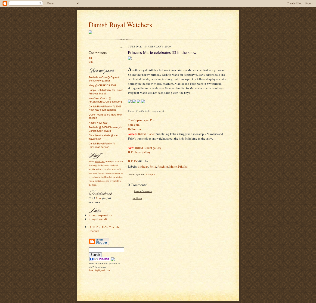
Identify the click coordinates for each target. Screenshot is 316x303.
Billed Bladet (146, 134)
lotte (91, 62)
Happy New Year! (98, 122)
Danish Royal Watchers (120, 24)
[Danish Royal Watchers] (99, 260)
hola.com (133, 124)
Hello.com (134, 129)
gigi (90, 57)
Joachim (163, 166)
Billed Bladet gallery (148, 148)
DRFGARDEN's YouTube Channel (104, 229)
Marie (173, 166)
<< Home (137, 198)
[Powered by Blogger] (99, 244)
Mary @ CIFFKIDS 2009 (102, 85)
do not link (100, 161)
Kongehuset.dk (98, 219)
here (99, 198)
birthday (143, 166)
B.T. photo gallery (139, 152)
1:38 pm (150, 174)
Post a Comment (143, 191)
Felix (153, 166)
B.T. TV (133, 161)
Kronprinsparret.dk (100, 215)
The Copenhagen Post (141, 120)
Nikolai (183, 166)
